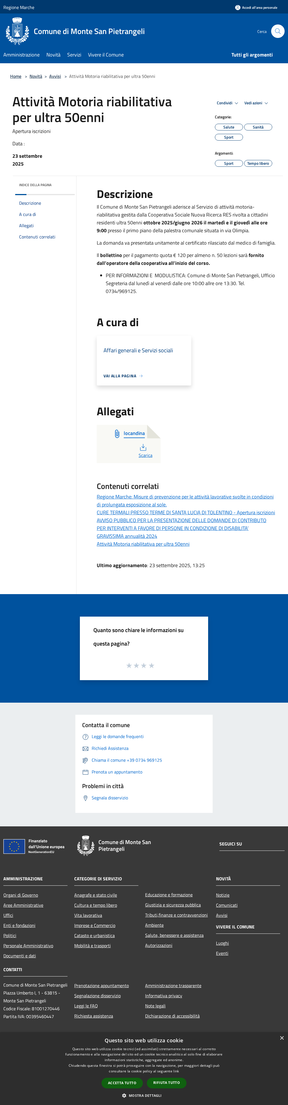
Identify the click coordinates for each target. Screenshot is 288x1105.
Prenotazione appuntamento (101, 985)
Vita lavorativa (88, 915)
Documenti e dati (19, 955)
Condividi (225, 103)
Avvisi (55, 76)
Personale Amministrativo (28, 945)
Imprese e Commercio (94, 925)
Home (15, 76)
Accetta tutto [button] (122, 1083)
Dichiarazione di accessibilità (172, 1015)
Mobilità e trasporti (92, 945)
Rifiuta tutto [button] (166, 1082)
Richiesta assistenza (93, 1015)
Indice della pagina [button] (35, 185)
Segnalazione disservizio (97, 995)
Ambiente (154, 925)
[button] (143, 1095)
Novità (36, 76)
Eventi (222, 953)
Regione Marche (18, 7)
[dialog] (144, 1068)
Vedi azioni (253, 103)
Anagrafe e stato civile (95, 895)
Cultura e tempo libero (95, 905)
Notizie (223, 895)
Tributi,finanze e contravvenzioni (176, 915)
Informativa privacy (163, 995)
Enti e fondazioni (19, 925)
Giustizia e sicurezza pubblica (173, 904)
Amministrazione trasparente (173, 985)
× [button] (282, 1038)
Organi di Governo (20, 895)
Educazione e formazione (169, 894)
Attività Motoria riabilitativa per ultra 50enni (143, 544)
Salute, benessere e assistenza (174, 935)
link (176, 1071)
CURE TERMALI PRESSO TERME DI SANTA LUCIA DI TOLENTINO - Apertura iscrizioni (186, 512)
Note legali (155, 1005)
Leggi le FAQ (86, 1005)
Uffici (8, 915)
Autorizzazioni (158, 945)
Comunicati (227, 905)
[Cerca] (278, 31)
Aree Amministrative (23, 905)
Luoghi (222, 943)
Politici (9, 935)
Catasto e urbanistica (94, 935)
